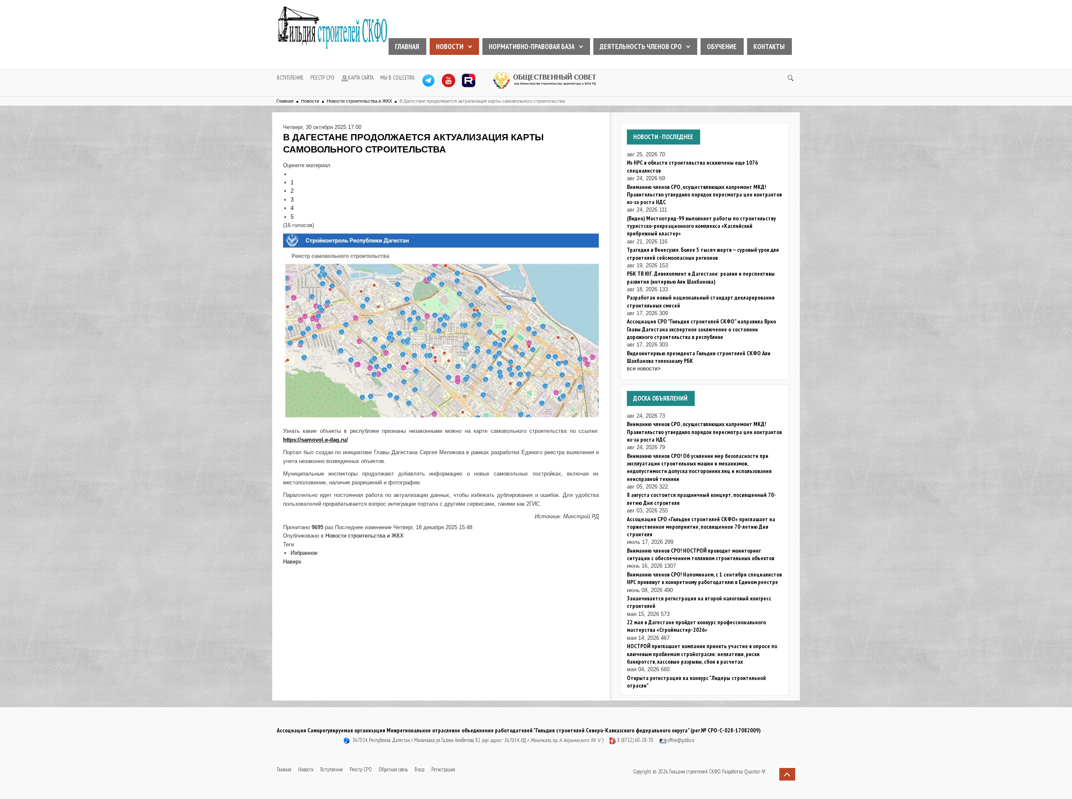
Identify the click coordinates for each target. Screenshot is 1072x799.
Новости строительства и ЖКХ (359, 100)
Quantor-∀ (754, 771)
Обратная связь (393, 769)
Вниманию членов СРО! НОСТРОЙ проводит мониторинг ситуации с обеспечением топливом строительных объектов (700, 554)
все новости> (644, 368)
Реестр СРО (322, 77)
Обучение (722, 46)
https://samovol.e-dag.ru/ (315, 440)
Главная (407, 46)
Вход (420, 769)
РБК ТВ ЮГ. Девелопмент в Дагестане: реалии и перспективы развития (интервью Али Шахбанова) (701, 277)
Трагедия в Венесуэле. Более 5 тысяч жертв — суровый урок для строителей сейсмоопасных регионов (703, 253)
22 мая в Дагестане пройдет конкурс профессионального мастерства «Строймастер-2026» (696, 626)
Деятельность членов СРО (641, 46)
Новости (450, 46)
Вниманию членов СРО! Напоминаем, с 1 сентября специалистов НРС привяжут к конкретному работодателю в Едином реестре (704, 578)
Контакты (769, 46)
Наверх (292, 562)
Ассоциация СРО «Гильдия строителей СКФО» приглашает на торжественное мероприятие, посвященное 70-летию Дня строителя (701, 526)
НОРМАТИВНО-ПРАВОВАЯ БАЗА (532, 46)
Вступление (290, 77)
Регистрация (443, 769)
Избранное (304, 553)
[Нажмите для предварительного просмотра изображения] (441, 325)
